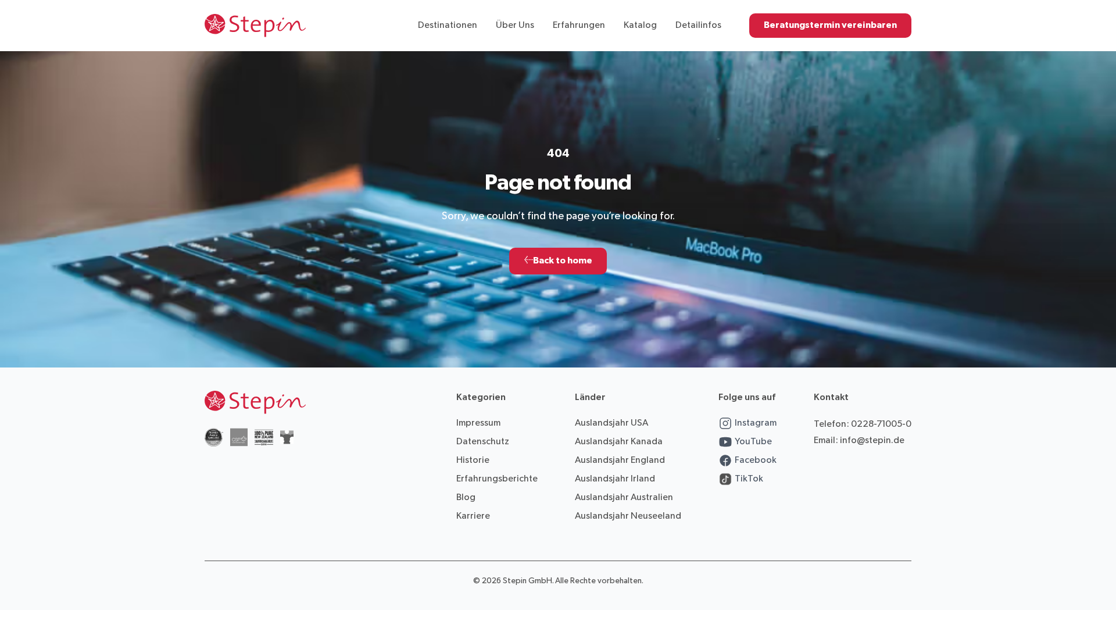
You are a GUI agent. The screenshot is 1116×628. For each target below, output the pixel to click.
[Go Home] (255, 25)
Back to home (558, 260)
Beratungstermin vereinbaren (830, 25)
